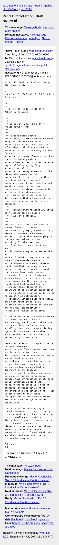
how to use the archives (26, 523)
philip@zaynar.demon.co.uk (22, 65)
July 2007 (26, 9)
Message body (32, 27)
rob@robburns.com (41, 50)
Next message (38, 34)
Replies (18, 41)
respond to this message (35, 508)
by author (44, 519)
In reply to (34, 38)
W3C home (9, 5)
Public (38, 5)
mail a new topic (14, 512)
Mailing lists (25, 5)
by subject (31, 519)
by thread (17, 519)
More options (12, 31)
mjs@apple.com (42, 58)
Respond (48, 27)
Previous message (16, 38)
